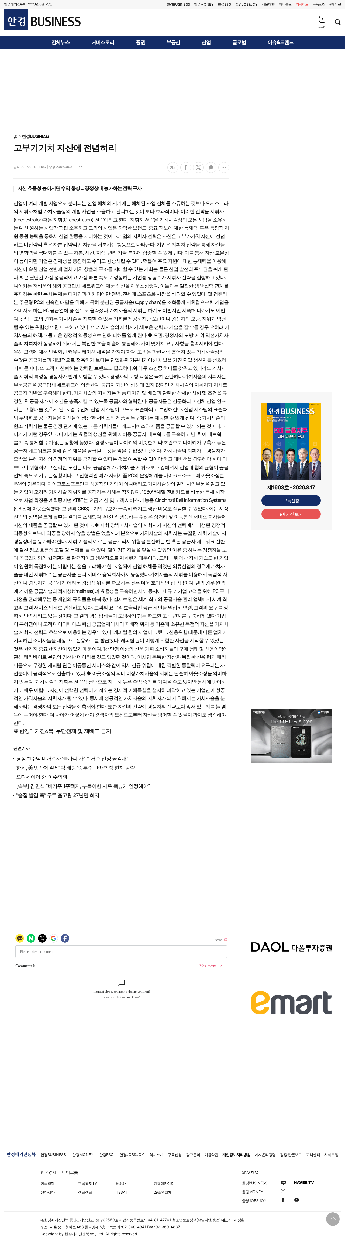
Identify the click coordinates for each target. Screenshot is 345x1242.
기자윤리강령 (265, 1154)
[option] (291, 742)
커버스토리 (102, 42)
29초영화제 (163, 1192)
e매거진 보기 (291, 514)
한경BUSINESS (35, 136)
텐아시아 (47, 1192)
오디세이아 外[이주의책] (42, 777)
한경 (178, 4)
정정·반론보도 (291, 1154)
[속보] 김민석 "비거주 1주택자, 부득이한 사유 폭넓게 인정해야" (83, 786)
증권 (140, 42)
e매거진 (335, 4)
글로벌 (239, 42)
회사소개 (156, 1154)
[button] (321, 22)
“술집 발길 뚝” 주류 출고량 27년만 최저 (57, 795)
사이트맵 (331, 1154)
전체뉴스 (60, 42)
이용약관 (211, 1154)
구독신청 (318, 4)
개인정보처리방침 (236, 1154)
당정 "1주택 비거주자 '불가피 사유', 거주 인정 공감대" (72, 758)
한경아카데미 (164, 1183)
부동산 (173, 42)
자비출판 (285, 4)
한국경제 (47, 1183)
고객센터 (313, 1154)
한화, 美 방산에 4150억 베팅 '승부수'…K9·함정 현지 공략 (75, 768)
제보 (302, 4)
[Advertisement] (172, 91)
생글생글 (85, 1192)
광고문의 (193, 1154)
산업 (206, 42)
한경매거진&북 (14, 4)
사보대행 (268, 4)
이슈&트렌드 (281, 42)
